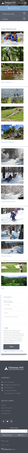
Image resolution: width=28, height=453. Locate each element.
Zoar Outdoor (6, 82)
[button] (25, 431)
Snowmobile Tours (8, 201)
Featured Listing (8, 14)
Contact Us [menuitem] (5, 413)
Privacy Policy (18, 342)
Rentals (5, 19)
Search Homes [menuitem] (6, 408)
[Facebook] (3, 421)
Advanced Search (8, 435)
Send (11, 346)
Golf (2, 288)
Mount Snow (6, 256)
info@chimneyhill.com (12, 385)
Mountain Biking (7, 142)
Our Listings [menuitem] (5, 411)
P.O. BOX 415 (8, 388)
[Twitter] (7, 421)
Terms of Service (17, 351)
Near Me (21, 435)
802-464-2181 (15, 8)
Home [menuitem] (3, 405)
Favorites (21, 3)
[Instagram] (11, 421)
